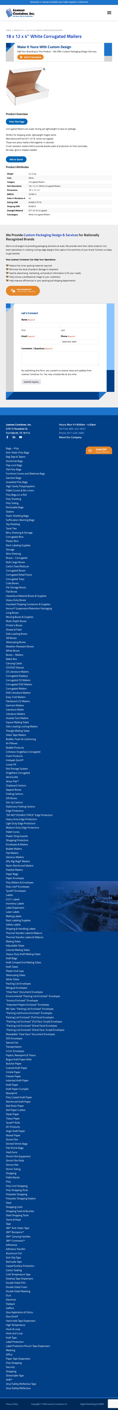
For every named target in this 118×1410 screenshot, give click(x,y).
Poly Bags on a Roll (16, 495)
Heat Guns (11, 1152)
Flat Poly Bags (13, 469)
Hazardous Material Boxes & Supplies (26, 596)
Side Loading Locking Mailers (22, 726)
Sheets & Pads (14, 630)
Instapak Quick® (15, 760)
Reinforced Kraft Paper (18, 1102)
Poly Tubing (12, 503)
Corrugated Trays (15, 579)
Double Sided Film (16, 1283)
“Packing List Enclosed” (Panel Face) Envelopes (31, 1026)
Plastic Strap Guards (17, 836)
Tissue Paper (13, 1118)
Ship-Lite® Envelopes (17, 887)
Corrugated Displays (17, 676)
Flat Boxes (11, 591)
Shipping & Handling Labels (20, 929)
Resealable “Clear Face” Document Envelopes (30, 1034)
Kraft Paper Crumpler (17, 1089)
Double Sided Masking (18, 1291)
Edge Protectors (14, 811)
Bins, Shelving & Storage (19, 533)
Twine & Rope (13, 1220)
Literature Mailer (15, 709)
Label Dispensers (15, 908)
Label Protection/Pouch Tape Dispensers (28, 1346)
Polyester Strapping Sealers (21, 1198)
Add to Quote (16, 159)
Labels (9, 895)
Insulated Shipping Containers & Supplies (28, 604)
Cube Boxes (12, 583)
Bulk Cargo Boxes (15, 562)
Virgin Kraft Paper (15, 1131)
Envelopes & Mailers (17, 844)
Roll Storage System (17, 769)
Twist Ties (11, 528)
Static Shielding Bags (17, 516)
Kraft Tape (11, 1338)
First (23, 330)
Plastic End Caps (15, 971)
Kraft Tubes (12, 967)
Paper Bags (12, 874)
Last (63, 330)
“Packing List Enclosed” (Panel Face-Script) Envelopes (35, 1030)
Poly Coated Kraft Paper (19, 1097)
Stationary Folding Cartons (20, 806)
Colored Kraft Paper (16, 1068)
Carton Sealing (14, 1270)
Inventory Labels (15, 903)
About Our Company (70, 437)
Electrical (11, 1300)
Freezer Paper (13, 1076)
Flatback (10, 1304)
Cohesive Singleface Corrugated (23, 752)
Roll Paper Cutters (15, 1110)
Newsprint (11, 1093)
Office (9, 1354)
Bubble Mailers (14, 849)
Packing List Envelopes (18, 984)
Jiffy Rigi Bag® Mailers (18, 861)
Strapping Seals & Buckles (20, 1211)
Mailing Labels (13, 916)
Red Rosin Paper (15, 1106)
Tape (8, 1224)
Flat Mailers (12, 853)
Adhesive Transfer (15, 1249)
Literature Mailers (15, 714)
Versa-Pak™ (12, 781)
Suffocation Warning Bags (20, 520)
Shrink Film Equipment (18, 1156)
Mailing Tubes (13, 941)
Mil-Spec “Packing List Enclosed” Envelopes (30, 1009)
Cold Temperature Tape (18, 1274)
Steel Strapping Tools (17, 1215)
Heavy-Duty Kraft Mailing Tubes (23, 954)
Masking (10, 1350)
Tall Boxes (11, 638)
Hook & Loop (13, 1329)
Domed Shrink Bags (16, 1144)
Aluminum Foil (14, 1253)
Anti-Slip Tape (13, 1257)
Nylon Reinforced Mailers (19, 866)
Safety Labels (13, 924)
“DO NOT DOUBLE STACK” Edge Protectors (29, 815)
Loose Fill (11, 764)
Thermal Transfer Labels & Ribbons (24, 937)
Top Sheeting (13, 524)
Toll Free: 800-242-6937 (72, 429)
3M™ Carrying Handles (18, 1236)
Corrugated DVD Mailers (19, 684)
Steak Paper (12, 1114)
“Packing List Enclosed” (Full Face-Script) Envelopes (34, 1021)
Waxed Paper (13, 1135)
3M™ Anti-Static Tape (17, 1228)
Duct (8, 1295)
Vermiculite (12, 777)
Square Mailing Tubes (17, 722)
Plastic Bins (12, 541)
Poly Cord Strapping (16, 1186)
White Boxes (13, 651)
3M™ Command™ (15, 1241)
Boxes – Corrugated (16, 558)
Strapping (11, 1173)
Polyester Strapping (16, 1194)
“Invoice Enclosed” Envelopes (22, 1000)
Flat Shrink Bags (14, 1148)
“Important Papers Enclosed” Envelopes (27, 1005)
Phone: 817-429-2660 (71, 433)
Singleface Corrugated (18, 773)
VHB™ (9, 1380)
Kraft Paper (12, 1085)
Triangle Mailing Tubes (17, 731)
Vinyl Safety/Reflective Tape (21, 1384)
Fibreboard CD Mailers (18, 701)
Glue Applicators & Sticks (19, 1312)
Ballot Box (11, 659)
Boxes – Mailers (14, 655)
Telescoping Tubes (15, 975)
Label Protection (15, 1342)
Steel (8, 1203)
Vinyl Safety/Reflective (18, 1388)
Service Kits (12, 1165)
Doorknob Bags (14, 461)
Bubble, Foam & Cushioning (21, 739)
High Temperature (15, 1325)
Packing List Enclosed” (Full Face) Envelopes (30, 1017)
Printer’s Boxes (14, 625)
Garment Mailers (15, 705)
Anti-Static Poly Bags (17, 452)
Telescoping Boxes (16, 642)
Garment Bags (13, 478)
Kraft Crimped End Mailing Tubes (23, 962)
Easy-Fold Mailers (15, 697)
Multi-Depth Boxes (16, 621)
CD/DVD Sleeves (15, 667)
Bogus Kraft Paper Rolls (19, 1059)
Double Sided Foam (16, 1287)
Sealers (10, 512)
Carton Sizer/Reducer (17, 566)
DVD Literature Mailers (18, 693)
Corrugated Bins (14, 537)
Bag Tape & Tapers (15, 457)
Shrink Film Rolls (15, 1160)
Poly (8, 1182)
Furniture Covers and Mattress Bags (25, 473)
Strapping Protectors (17, 840)
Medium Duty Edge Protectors (22, 827)
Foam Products (14, 756)
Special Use (12, 1042)
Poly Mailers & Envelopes (19, 882)
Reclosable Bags (14, 507)
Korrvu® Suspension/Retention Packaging (29, 608)
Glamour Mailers (15, 857)
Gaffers (10, 1308)
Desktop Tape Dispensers (19, 1278)
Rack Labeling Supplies (18, 545)
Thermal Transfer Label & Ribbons (24, 933)
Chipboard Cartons (16, 785)
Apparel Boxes (13, 790)
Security (10, 1367)
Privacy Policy (12, 1404)
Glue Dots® (12, 1316)
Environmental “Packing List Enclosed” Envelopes (33, 996)
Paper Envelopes (15, 878)
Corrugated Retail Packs (19, 575)
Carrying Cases (14, 663)
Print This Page (16, 121)
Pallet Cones (12, 832)
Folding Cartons (14, 794)
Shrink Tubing (13, 1169)
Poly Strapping (14, 1363)
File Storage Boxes (16, 587)
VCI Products (13, 1127)
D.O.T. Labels (13, 899)
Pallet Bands (13, 1177)
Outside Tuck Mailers (17, 718)
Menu (109, 12)
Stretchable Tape (15, 1375)
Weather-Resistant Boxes (20, 646)
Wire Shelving (13, 554)
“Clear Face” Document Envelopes (24, 992)
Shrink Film (12, 1139)
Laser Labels (12, 912)
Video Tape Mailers (16, 735)
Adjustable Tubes (15, 945)
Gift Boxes (11, 798)
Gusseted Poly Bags (16, 482)
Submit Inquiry (31, 382)
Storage (10, 549)
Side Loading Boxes (16, 634)
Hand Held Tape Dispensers (20, 1321)
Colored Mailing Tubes (18, 950)
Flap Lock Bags (14, 465)
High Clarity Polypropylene (20, 486)
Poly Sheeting (13, 499)
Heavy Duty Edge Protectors (21, 819)
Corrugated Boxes (15, 570)
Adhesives (11, 1245)
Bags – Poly (12, 448)
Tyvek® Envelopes (16, 891)
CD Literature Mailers (17, 672)
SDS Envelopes (14, 1038)
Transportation (14, 1047)
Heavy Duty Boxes (16, 600)
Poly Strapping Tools (17, 1190)
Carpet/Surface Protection (20, 1266)
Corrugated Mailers (16, 688)
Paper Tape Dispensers (18, 1359)
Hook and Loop (14, 1333)
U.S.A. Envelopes (15, 1051)
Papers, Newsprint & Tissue (21, 1055)
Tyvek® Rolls (13, 1123)
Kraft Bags (11, 958)
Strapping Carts (14, 1207)
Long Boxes (12, 613)
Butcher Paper (13, 1063)
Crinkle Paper (13, 1072)
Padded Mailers (14, 870)
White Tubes (12, 979)
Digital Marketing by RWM (92, 1404)
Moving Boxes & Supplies (19, 617)
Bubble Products (15, 748)
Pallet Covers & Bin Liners (20, 490)
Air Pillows (11, 743)
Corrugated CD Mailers (18, 680)
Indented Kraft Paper (17, 1080)
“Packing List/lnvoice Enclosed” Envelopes (29, 1013)
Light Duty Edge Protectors (20, 823)
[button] (44, 69)
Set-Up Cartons (14, 802)
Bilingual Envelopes (16, 988)
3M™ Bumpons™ (15, 1232)
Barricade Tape (14, 1262)
